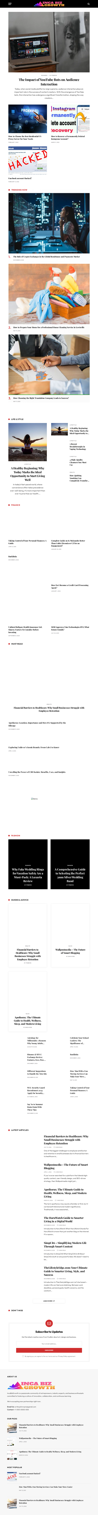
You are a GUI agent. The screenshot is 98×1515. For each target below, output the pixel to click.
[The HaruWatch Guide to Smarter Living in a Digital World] (24, 1226)
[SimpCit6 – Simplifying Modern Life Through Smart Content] (24, 1251)
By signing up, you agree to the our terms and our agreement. (50, 1356)
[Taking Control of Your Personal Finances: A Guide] (27, 523)
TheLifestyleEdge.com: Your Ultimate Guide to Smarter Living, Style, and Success (65, 1271)
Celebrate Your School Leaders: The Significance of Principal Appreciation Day (79, 1041)
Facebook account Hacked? (20, 178)
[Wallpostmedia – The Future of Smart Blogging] (70, 923)
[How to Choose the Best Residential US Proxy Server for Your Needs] (27, 119)
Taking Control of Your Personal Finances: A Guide (27, 542)
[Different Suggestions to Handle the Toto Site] (16, 1076)
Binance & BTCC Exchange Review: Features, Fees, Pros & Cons (36, 1057)
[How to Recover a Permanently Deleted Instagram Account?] (70, 119)
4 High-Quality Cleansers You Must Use (78, 462)
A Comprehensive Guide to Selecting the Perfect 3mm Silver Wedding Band (70, 875)
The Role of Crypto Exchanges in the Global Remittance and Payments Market (46, 256)
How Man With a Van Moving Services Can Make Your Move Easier (79, 1074)
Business (44, 75)
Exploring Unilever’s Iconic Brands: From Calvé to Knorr (33, 747)
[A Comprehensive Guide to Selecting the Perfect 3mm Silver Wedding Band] (70, 850)
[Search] (88, 4)
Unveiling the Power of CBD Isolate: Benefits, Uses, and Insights (36, 772)
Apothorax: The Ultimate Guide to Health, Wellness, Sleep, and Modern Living (27, 1020)
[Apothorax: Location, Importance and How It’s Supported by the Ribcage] (79, 732)
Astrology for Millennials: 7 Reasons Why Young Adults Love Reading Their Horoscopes (36, 1041)
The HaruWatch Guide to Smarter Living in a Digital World (64, 1219)
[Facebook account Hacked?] (27, 160)
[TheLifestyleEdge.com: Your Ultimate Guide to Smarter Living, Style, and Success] (24, 1276)
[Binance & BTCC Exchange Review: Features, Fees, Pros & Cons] (16, 1059)
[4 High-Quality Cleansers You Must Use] (59, 461)
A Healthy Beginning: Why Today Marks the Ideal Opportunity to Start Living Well (27, 474)
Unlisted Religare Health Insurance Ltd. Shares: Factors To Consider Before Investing (25, 630)
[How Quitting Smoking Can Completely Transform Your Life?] (59, 476)
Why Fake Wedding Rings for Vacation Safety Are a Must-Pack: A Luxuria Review (28, 875)
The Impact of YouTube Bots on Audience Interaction (49, 81)
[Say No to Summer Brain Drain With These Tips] (16, 1109)
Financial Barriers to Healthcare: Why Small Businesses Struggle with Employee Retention (49, 709)
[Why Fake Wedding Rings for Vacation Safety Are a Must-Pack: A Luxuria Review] (27, 850)
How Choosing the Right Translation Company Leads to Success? (41, 398)
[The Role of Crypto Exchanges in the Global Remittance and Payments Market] (49, 223)
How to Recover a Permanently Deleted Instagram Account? (68, 137)
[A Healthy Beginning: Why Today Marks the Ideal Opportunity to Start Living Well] (27, 442)
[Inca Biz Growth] (49, 4)
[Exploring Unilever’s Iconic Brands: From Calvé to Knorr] (79, 757)
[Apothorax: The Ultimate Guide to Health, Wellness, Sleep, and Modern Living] (27, 991)
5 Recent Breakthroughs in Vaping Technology (78, 446)
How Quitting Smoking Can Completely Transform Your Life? (79, 478)
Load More (48, 1301)
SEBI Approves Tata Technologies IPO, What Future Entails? (70, 628)
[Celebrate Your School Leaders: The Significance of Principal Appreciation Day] (59, 1042)
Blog (70, 946)
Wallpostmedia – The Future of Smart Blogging (70, 951)
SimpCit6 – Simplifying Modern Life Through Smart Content (65, 1244)
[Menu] (9, 4)
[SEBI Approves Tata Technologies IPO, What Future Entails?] (70, 609)
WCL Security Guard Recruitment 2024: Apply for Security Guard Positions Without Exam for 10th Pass (36, 1090)
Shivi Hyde (71, 956)
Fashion (15, 835)
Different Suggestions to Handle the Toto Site (37, 1072)
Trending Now (19, 190)
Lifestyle (27, 464)
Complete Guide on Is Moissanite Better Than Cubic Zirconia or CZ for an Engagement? (68, 543)
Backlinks (12, 556)
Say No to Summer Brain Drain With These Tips (35, 1107)
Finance (15, 505)
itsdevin (54, 75)
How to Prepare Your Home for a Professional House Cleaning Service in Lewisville (48, 327)
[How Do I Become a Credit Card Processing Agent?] (70, 567)
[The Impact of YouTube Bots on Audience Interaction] (49, 42)
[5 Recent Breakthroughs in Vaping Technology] (59, 445)
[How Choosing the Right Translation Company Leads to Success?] (49, 364)
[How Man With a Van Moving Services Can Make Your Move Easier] (59, 1076)
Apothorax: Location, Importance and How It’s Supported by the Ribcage (37, 724)
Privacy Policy (62, 1356)
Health (72, 472)
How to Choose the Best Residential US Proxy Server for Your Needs (24, 137)
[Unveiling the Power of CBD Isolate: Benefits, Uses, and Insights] (79, 781)
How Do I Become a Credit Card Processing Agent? (69, 586)
